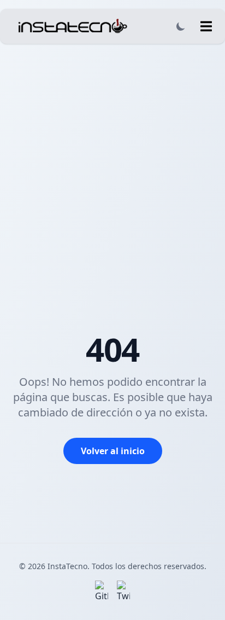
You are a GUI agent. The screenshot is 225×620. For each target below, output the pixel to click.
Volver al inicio (113, 451)
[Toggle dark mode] (181, 26)
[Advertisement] (112, 162)
